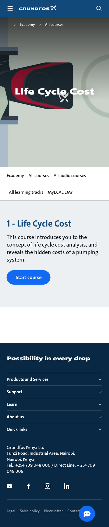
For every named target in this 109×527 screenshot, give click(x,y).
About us (15, 417)
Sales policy (30, 510)
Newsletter (53, 510)
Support (14, 392)
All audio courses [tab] (70, 175)
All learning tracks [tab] (26, 192)
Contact (73, 510)
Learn (12, 404)
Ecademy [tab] (15, 175)
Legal (11, 510)
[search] (99, 8)
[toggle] (10, 8)
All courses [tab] (39, 175)
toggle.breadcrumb (8, 25)
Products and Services (28, 379)
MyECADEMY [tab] (60, 192)
